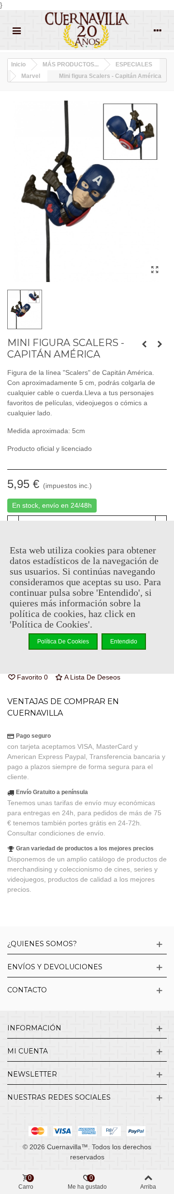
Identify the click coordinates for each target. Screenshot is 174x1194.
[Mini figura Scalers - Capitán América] (154, 270)
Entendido (123, 641)
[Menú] (16, 30)
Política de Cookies (63, 641)
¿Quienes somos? (42, 943)
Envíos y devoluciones (54, 967)
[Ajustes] (157, 30)
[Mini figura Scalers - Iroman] (144, 344)
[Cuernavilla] (87, 30)
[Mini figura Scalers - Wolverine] (159, 344)
